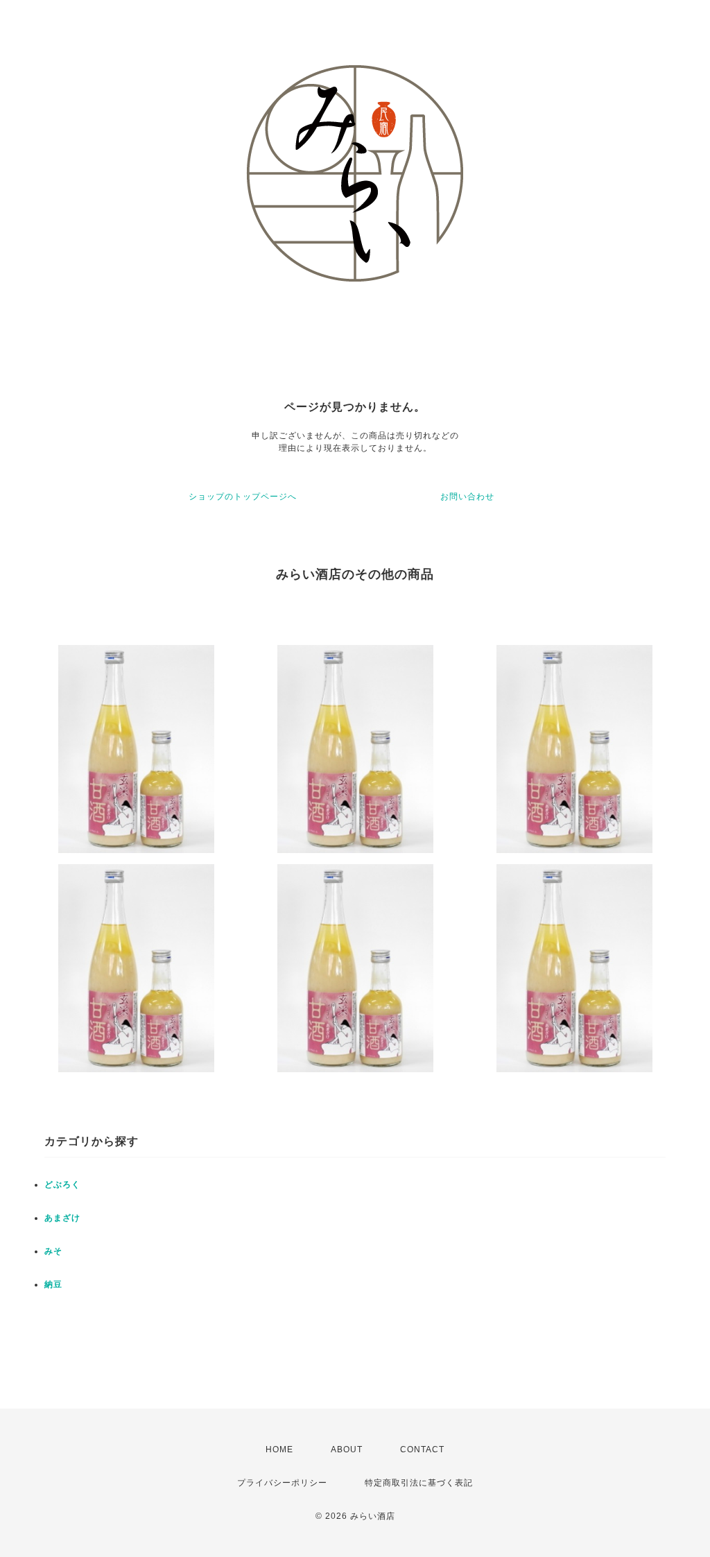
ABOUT (347, 1449)
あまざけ (62, 1218)
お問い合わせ (467, 496)
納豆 (53, 1284)
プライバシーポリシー (282, 1483)
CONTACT (422, 1449)
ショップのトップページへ (243, 496)
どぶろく (62, 1184)
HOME (279, 1449)
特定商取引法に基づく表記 (419, 1483)
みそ (53, 1251)
